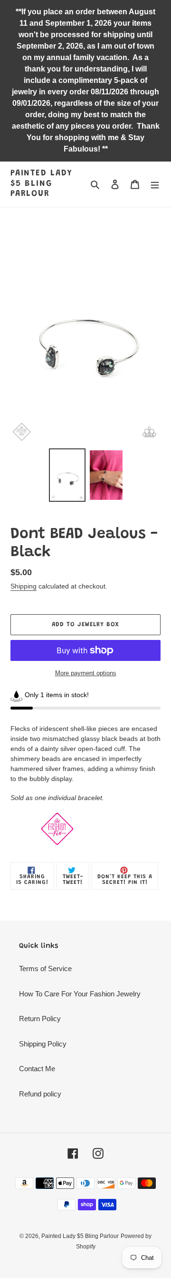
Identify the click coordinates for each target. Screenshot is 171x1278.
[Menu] (155, 184)
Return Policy (40, 1018)
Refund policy (40, 1094)
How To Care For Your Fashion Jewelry (80, 994)
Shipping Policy (42, 1044)
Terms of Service (45, 968)
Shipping (23, 586)
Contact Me (37, 1069)
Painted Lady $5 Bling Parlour (41, 183)
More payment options (85, 673)
